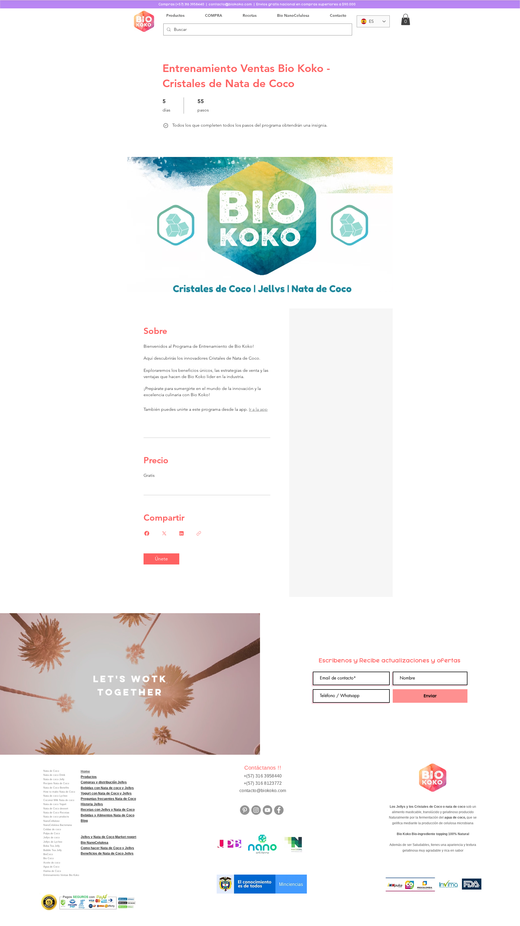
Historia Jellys (92, 804)
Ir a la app (258, 409)
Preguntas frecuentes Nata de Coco (108, 799)
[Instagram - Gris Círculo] (256, 810)
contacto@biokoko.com (262, 790)
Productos (89, 777)
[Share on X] (164, 533)
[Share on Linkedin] (181, 533)
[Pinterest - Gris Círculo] (244, 810)
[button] (405, 19)
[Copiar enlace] (199, 533)
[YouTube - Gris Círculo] (267, 810)
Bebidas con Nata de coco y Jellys (107, 788)
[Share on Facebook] (147, 533)
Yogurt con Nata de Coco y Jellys (106, 793)
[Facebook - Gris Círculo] (279, 810)
